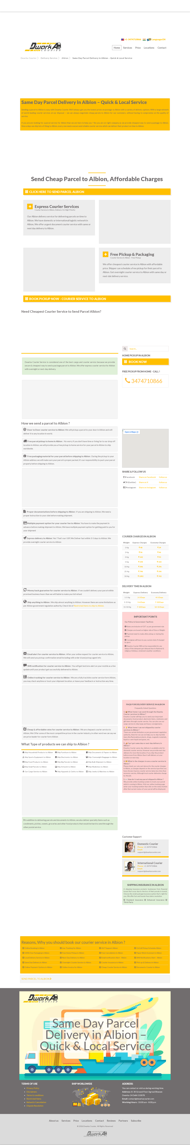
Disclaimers (31, 1091)
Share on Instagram (147, 487)
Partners (123, 1120)
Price (138, 47)
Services (127, 47)
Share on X (143, 482)
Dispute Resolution (34, 1105)
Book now (137, 362)
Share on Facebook (147, 477)
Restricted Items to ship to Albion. (89, 605)
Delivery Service (49, 58)
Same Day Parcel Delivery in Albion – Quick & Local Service (102, 58)
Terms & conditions (35, 1095)
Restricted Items (33, 1098)
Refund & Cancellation (36, 1102)
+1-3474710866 (133, 39)
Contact (162, 47)
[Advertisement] (95, 6)
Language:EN (158, 39)
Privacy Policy (32, 1088)
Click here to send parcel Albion (56, 192)
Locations (149, 47)
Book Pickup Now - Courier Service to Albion (67, 299)
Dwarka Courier (29, 58)
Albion (65, 58)
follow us (163, 477)
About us (54, 1120)
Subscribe (136, 1120)
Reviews (111, 1120)
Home (117, 47)
